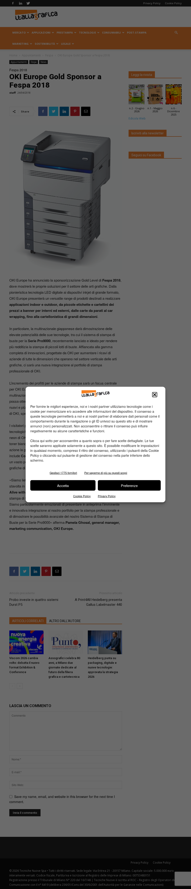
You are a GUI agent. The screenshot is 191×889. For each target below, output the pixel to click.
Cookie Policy (82, 496)
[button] (154, 394)
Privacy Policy (107, 496)
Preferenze (129, 485)
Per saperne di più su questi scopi (105, 473)
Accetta (63, 485)
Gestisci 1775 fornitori (63, 473)
